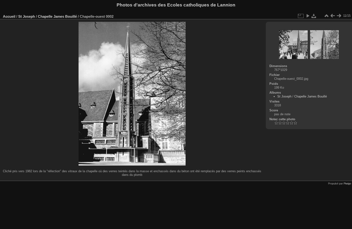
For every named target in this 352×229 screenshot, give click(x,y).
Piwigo (347, 183)
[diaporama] (308, 16)
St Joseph (26, 16)
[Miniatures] (326, 16)
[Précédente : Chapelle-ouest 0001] (332, 16)
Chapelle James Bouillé (57, 16)
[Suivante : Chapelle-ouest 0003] (339, 16)
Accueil (9, 16)
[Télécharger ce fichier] (314, 16)
